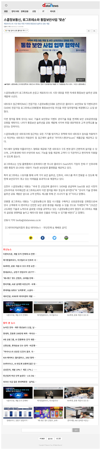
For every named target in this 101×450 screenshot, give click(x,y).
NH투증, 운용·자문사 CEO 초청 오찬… (19, 266)
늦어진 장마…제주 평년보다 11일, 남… (19, 327)
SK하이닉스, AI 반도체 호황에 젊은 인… (20, 363)
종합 (6, 11)
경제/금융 (24, 11)
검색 (76, 430)
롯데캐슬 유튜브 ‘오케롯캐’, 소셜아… (19, 290)
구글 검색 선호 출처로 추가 (16, 30)
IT (43, 11)
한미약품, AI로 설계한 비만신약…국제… (20, 284)
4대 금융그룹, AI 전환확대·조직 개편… (19, 339)
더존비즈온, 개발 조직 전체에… (17, 315)
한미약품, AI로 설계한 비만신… (78, 420)
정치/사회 (15, 11)
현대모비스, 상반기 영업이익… (18, 420)
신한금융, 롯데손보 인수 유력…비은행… (20, 345)
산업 (34, 11)
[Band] (66, 237)
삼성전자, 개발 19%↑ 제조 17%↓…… (20, 369)
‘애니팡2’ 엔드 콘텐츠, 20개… (48, 420)
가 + (89, 31)
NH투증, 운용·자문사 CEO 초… (78, 315)
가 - (94, 31)
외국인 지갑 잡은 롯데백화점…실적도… (19, 381)
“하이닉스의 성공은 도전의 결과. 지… (19, 351)
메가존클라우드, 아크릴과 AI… (48, 315)
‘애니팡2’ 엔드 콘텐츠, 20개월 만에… (19, 278)
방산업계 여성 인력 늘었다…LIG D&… (19, 375)
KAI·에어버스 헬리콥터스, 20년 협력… (19, 357)
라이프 (52, 11)
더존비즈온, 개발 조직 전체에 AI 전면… (19, 253)
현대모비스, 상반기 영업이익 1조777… (19, 272)
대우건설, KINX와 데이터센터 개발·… (19, 296)
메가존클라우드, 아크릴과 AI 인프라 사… (20, 259)
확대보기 (81, 80)
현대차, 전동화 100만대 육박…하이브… (20, 333)
